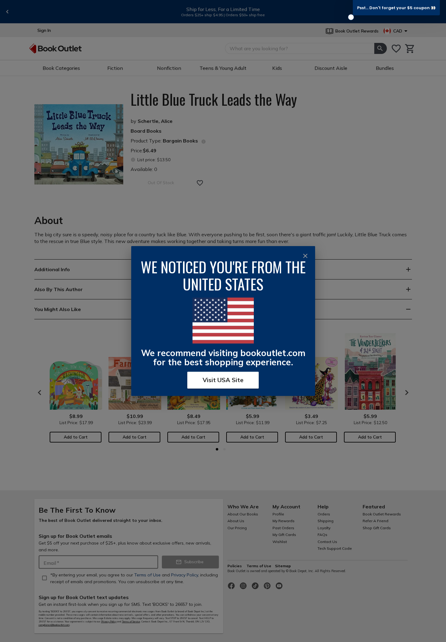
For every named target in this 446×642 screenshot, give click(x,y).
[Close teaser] (351, 17)
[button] (396, 7)
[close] (305, 256)
